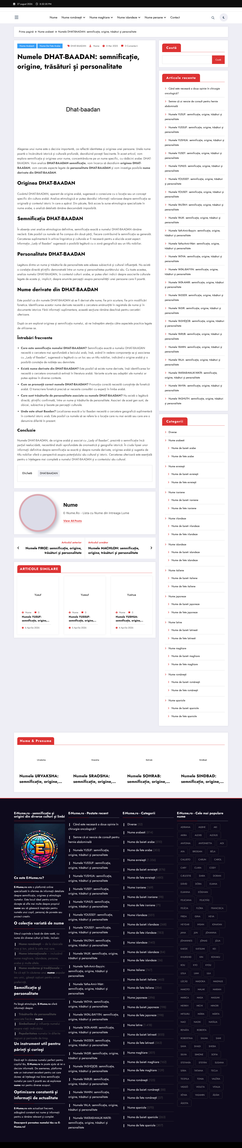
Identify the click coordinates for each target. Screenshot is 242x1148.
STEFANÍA (186, 1062)
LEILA (183, 973)
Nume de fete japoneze (185, 612)
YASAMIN (200, 1095)
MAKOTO (185, 989)
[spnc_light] (224, 17)
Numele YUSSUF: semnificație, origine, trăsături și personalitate (81, 618)
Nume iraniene (177, 492)
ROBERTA (201, 1030)
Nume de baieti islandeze (186, 552)
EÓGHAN (203, 892)
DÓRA (198, 883)
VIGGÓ (184, 1086)
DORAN (217, 875)
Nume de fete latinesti (184, 638)
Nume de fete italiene (183, 586)
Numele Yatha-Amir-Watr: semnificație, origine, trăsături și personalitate (88, 989)
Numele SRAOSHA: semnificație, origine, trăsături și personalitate (91, 778)
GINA (197, 916)
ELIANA (213, 883)
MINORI (214, 1005)
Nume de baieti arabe (184, 448)
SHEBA (212, 1046)
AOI (222, 843)
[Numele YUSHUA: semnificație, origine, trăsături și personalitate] (131, 594)
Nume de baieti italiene (184, 578)
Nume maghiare (100, 17)
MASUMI (215, 997)
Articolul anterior (71, 542)
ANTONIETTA (205, 843)
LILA (209, 973)
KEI (214, 948)
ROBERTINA (187, 1038)
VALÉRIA (216, 1078)
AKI (215, 827)
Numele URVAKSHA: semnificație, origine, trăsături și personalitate (38, 778)
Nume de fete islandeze (185, 560)
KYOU (208, 965)
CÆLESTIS (186, 875)
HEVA (211, 916)
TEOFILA (185, 1078)
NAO (183, 1022)
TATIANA (198, 1070)
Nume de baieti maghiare (186, 656)
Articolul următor (98, 542)
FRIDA (184, 916)
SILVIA (184, 1054)
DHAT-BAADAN (78, 46)
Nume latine (175, 622)
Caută (171, 47)
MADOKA (200, 981)
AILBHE (202, 827)
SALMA (204, 1038)
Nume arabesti (27, 46)
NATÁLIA (213, 1022)
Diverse (173, 432)
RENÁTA (185, 1030)
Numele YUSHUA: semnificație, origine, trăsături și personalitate (128, 618)
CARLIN (202, 859)
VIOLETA (200, 1086)
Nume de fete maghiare (185, 664)
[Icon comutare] (16, 17)
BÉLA (212, 851)
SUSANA (219, 1062)
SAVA (183, 1046)
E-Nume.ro (20, 887)
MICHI (200, 1005)
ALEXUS (214, 835)
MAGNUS (218, 981)
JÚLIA (217, 940)
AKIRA (184, 835)
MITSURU (185, 1013)
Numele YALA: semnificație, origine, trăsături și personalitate (93, 1107)
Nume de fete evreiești (184, 482)
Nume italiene (176, 570)
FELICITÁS (204, 900)
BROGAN (197, 851)
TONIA (200, 1078)
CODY (212, 867)
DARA (202, 875)
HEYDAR (185, 924)
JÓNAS (203, 940)
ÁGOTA (184, 1103)
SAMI (218, 1038)
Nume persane (154, 17)
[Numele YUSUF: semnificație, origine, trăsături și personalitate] (38, 594)
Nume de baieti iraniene (185, 500)
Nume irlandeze (177, 518)
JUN (196, 932)
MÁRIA (201, 1013)
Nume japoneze (177, 596)
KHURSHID (186, 957)
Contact (175, 17)
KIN (201, 957)
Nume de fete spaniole (184, 716)
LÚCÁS (184, 981)
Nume (53, 17)
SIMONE (199, 1054)
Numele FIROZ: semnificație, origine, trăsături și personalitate (53, 550)
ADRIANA (185, 827)
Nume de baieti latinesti (185, 630)
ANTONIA (185, 843)
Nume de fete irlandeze (185, 534)
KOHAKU (215, 957)
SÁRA (183, 1070)
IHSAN (200, 924)
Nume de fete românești (185, 690)
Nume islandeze (127, 17)
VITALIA (216, 1086)
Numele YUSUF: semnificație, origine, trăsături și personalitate (34, 618)
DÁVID (184, 883)
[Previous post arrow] (18, 548)
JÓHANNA (211, 932)
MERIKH (184, 1005)
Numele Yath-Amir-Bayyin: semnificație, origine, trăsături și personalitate (88, 971)
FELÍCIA (184, 908)
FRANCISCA (217, 908)
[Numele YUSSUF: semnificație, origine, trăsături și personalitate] (84, 594)
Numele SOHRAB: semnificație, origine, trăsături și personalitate (145, 778)
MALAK (201, 989)
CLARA (197, 867)
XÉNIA (184, 1095)
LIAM (196, 973)
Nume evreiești (177, 466)
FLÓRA (199, 908)
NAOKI (197, 1022)
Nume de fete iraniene (184, 508)
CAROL (217, 859)
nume (96, 46)
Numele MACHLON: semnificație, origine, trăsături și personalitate (113, 550)
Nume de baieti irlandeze (186, 526)
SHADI (197, 1046)
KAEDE (184, 948)
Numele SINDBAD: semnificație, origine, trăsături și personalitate (199, 778)
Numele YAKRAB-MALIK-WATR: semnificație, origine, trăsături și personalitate (89, 1123)
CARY (183, 867)
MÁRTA (215, 1013)
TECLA (214, 1070)
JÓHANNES (186, 940)
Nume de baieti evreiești (185, 474)
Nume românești (72, 17)
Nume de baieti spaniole (185, 708)
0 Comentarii (131, 46)
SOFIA (214, 1054)
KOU (183, 965)
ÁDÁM (216, 1095)
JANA (183, 932)
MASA (200, 997)
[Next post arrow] (151, 548)
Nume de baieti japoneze (186, 604)
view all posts (72, 520)
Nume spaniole (177, 700)
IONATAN (217, 924)
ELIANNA (185, 892)
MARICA (185, 997)
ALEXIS (198, 835)
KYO (195, 965)
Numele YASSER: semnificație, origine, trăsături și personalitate (89, 1042)
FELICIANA (186, 900)
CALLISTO (185, 859)
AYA (183, 851)
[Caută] (213, 18)
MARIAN (217, 989)
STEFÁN (203, 1062)
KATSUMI (200, 948)
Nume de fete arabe (50, 46)
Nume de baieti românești (186, 682)
